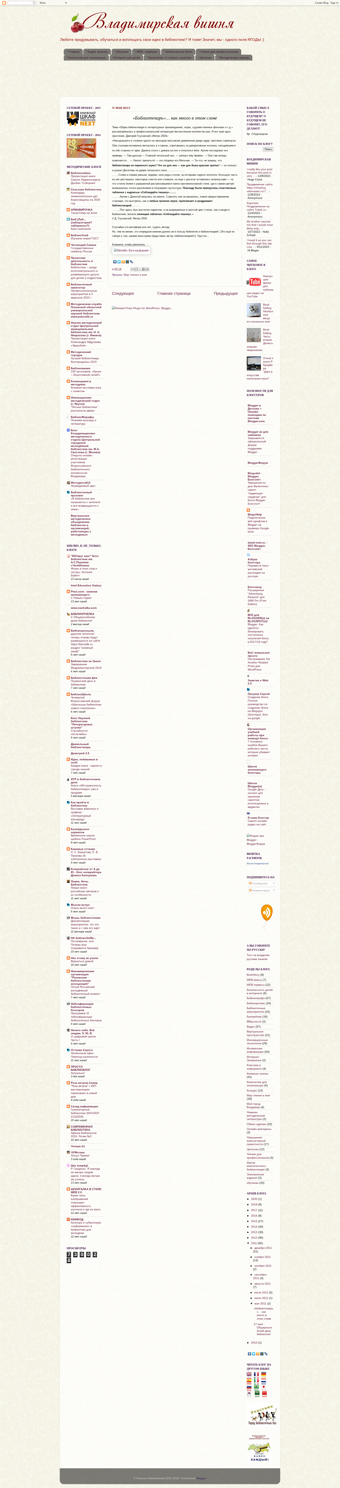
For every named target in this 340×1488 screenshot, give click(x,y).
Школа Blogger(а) (255, 785)
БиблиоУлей (79, 235)
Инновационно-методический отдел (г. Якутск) (85, 400)
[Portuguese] (257, 1389)
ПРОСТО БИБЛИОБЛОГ (81, 1068)
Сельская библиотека (86, 189)
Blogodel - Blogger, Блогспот (255, 476)
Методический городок (81, 353)
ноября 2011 (262, 1256)
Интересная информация (255, 1050)
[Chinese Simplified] (265, 1395)
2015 (254, 1221)
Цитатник (253, 1149)
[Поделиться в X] (140, 269)
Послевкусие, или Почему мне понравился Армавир (84, 945)
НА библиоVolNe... (83, 938)
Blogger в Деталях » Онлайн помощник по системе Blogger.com (257, 413)
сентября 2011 (259, 1276)
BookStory (253, 974)
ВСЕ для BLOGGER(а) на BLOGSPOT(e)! (258, 618)
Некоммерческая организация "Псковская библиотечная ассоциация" (82, 977)
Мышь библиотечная (85, 917)
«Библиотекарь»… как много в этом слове (263, 1313)
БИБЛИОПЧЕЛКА (82, 613)
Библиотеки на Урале (86, 661)
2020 (254, 1199)
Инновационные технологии (257, 1041)
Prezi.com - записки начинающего (84, 593)
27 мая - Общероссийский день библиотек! (263, 1329)
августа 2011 (262, 1283)
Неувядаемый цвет (83, 485)
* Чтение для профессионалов (218, 51)
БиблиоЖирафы (82, 417)
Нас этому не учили (84, 958)
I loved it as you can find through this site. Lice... (260, 244)
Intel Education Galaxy (86, 585)
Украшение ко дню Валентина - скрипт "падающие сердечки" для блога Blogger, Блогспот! (259, 493)
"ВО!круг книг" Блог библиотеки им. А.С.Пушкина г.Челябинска (85, 560)
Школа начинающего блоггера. (257, 769)
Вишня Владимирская (258, 863)
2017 (254, 1210)
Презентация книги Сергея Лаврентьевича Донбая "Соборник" (85, 180)
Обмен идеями (256, 1124)
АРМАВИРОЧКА (81, 209)
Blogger (201, 1478)
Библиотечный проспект (81, 494)
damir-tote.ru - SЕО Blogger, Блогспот (257, 545)
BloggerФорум (258, 462)
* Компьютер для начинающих (86, 57)
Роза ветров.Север (84, 1082)
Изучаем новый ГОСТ (85, 238)
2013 (254, 1232)
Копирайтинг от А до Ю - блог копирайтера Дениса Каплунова (86, 872)
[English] (250, 1376)
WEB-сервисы (256, 984)
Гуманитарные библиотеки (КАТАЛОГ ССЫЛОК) (85, 1113)
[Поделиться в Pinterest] (147, 269)
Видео (251, 1026)
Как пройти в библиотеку (80, 804)
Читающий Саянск (83, 244)
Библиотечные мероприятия (256, 1010)
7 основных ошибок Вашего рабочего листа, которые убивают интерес (259, 748)
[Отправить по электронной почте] (132, 269)
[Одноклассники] (123, 261)
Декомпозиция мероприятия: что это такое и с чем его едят (85, 924)
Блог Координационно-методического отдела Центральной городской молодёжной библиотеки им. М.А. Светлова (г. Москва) (85, 441)
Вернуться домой (82, 961)
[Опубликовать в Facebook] (144, 269)
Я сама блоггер (258, 817)
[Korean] (250, 1395)
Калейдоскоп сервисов (80, 831)
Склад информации (84, 1106)
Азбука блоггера (254, 561)
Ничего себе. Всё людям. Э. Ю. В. (83, 1032)
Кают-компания (81, 228)
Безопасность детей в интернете (260, 991)
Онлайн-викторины (259, 1129)
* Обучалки (121, 51)
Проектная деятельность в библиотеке (82, 261)
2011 (254, 1243)
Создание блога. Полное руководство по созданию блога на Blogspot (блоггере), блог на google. (258, 708)
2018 (254, 1204)
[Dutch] (265, 1382)
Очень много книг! (82, 908)
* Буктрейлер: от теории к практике (168, 57)
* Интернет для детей (126, 57)
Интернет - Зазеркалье (254, 1058)
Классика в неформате (254, 1067)
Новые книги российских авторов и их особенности (85, 891)
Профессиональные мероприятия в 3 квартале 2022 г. (84, 294)
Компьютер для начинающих (257, 1083)
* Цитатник (205, 57)
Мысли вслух (80, 904)
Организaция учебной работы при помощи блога (258, 733)
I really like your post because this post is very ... (259, 173)
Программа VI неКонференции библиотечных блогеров (86, 1017)
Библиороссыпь (82, 630)
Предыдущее (226, 293)
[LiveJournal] (131, 261)
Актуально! (78, 1073)
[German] (265, 1376)
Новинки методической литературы (256, 1116)
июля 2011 (261, 1292)
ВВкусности (254, 1021)
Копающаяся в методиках (81, 383)
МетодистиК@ (81, 482)
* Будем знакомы (97, 51)
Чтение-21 (78, 1146)
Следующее (123, 293)
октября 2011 (263, 1265)
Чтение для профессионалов (258, 1156)
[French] (257, 1376)
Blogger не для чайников (258, 433)
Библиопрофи (256, 998)
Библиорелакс (256, 1003)
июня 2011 (261, 1298)
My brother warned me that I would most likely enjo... (260, 225)
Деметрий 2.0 (80, 753)
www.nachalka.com (84, 607)
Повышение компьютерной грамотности (256, 1141)
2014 (254, 1226)
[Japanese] (265, 1389)
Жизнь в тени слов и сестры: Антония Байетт (84, 572)
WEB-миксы (254, 979)
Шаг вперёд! (79, 1165)
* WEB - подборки (146, 51)
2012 (254, 1237)
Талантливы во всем (84, 212)
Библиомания (80, 368)
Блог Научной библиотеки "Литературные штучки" (81, 722)
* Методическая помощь (233, 57)
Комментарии (260, 890)
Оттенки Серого (82, 1050)
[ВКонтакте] (115, 261)
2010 (254, 1342)
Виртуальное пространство (255, 1033)
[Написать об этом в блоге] (136, 269)
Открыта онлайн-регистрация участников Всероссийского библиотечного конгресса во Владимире (82, 466)
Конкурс (252, 1090)
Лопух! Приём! (80, 1155)
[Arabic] (258, 1395)
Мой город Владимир (253, 1105)
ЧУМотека (78, 1152)
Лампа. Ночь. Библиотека (80, 883)
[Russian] (250, 1389)
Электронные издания (255, 1176)
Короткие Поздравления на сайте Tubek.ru (258, 206)
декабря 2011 (263, 1247)
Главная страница (173, 293)
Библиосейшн (81, 173)
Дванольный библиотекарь (81, 745)
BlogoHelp (255, 514)
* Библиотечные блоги (178, 51)
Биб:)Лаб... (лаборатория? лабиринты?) (81, 222)
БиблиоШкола (81, 694)
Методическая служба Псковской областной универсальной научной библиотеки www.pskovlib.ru (86, 310)
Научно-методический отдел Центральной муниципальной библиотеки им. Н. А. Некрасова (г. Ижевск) (86, 329)
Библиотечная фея (84, 677)
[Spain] (250, 1382)
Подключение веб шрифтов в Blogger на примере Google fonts (258, 524)
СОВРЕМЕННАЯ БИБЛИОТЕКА (81, 1128)
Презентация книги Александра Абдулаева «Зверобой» (86, 342)
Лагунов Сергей (259, 693)
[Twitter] (119, 261)
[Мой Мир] (127, 261)
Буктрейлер (254, 1016)
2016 (254, 1215)
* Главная (73, 51)
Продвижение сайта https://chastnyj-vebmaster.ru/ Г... (260, 188)
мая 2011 (260, 1303)
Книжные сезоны (257, 1073)
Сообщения (259, 883)
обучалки (253, 1182)
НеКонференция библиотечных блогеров (82, 1007)
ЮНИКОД (77, 1219)
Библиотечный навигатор (81, 286)
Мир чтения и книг (135, 274)
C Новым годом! (81, 597)
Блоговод (254, 587)
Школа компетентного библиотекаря (256, 1166)
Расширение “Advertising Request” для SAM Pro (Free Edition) (257, 597)
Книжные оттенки (83, 849)
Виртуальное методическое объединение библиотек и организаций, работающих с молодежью (81, 525)
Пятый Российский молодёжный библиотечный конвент (85, 991)
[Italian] (257, 1382)
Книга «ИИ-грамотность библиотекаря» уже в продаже (86, 789)
